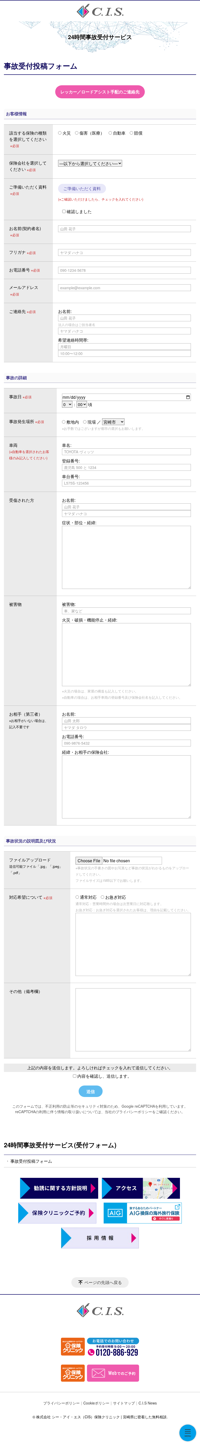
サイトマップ (124, 1403)
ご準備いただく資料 (82, 188)
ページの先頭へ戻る (103, 1282)
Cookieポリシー (96, 1403)
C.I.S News (148, 1403)
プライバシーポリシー (61, 1403)
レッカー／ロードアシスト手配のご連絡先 (100, 92)
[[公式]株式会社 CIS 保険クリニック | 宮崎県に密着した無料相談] (100, 11)
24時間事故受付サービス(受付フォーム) (60, 1144)
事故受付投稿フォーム (31, 1161)
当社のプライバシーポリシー (128, 1111)
